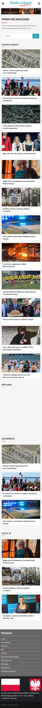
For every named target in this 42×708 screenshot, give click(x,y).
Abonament (5, 668)
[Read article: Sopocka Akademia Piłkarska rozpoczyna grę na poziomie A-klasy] (21, 281)
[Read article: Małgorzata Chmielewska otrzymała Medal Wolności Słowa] (21, 170)
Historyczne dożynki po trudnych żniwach (18, 319)
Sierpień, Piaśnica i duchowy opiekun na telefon (16, 210)
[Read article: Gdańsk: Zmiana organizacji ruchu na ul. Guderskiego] (21, 60)
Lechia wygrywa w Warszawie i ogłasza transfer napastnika (17, 127)
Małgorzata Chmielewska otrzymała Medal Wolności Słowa (19, 182)
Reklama (4, 646)
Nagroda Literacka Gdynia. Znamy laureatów (19, 153)
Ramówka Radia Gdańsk (10, 657)
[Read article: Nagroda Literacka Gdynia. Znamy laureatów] (21, 143)
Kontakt (4, 653)
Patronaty (5, 664)
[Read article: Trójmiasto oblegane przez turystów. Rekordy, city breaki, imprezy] (21, 364)
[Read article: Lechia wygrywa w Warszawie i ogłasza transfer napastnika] (21, 115)
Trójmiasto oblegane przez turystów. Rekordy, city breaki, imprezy (16, 376)
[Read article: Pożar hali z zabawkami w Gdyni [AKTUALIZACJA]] (21, 253)
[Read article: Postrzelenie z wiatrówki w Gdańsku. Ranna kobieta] (21, 226)
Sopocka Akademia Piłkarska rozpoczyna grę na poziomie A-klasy (19, 293)
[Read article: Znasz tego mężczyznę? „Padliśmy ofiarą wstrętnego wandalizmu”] (21, 336)
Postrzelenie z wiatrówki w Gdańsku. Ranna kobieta (19, 237)
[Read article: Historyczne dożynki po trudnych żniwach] (21, 309)
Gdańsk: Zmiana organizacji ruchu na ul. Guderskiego (15, 71)
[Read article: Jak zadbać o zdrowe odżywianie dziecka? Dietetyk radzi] (21, 605)
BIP (2, 650)
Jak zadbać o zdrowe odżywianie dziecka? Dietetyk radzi (18, 617)
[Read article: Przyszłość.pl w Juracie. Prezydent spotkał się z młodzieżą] (21, 87)
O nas (3, 639)
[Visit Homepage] (21, 3)
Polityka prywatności (8, 671)
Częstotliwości (6, 660)
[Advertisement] (21, 411)
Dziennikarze (6, 642)
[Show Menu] (3, 3)
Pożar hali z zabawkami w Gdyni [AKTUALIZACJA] (14, 265)
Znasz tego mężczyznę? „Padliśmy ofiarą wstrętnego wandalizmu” (18, 348)
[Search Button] (39, 3)
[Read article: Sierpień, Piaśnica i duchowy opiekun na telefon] (21, 198)
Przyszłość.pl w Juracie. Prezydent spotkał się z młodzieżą (20, 99)
